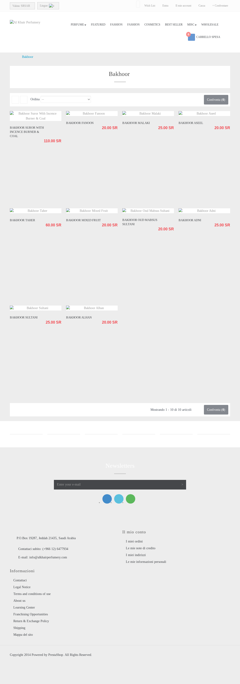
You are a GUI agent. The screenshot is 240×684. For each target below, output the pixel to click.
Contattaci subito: (43, 549)
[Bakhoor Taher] (35, 210)
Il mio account (183, 5)
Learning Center (24, 607)
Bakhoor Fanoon (80, 123)
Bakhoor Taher (22, 220)
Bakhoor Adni (190, 220)
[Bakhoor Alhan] (92, 308)
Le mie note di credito (140, 548)
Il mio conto (134, 532)
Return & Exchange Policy (31, 621)
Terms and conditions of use (32, 594)
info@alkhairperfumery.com (48, 557)
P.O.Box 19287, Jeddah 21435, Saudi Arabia (46, 538)
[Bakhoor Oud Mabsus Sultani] (148, 210)
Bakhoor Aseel (191, 123)
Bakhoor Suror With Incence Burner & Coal (27, 132)
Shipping (19, 628)
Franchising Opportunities (30, 614)
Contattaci (20, 580)
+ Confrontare (220, 5)
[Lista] (23, 100)
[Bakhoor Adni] (204, 210)
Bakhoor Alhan (79, 317)
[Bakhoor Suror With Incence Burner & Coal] (35, 116)
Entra (165, 5)
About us (19, 600)
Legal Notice (21, 587)
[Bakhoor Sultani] (35, 308)
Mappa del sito (23, 634)
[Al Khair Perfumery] (35, 28)
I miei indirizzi (136, 555)
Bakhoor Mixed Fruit (83, 220)
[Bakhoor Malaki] (148, 113)
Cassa (202, 5)
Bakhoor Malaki (136, 123)
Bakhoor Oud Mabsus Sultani (139, 222)
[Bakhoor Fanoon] (92, 113)
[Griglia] (15, 100)
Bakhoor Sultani (24, 317)
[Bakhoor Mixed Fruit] (92, 210)
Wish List (149, 5)
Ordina (35, 99)
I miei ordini (134, 541)
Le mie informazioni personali (146, 562)
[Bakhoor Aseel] (204, 113)
